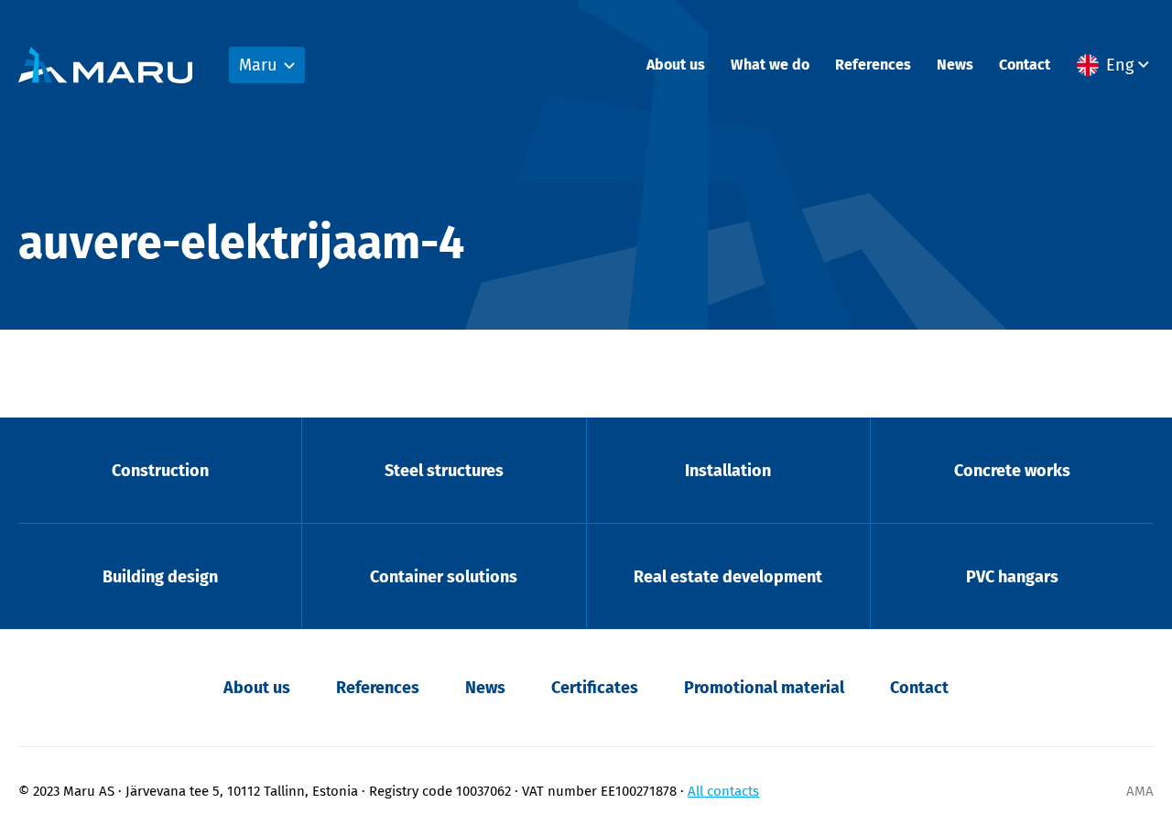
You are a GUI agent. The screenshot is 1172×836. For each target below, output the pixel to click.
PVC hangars (1012, 577)
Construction (160, 471)
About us (675, 64)
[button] (1115, 65)
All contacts (723, 791)
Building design (160, 577)
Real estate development (728, 577)
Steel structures (444, 471)
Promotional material (764, 688)
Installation (728, 471)
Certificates (594, 688)
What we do (770, 64)
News (955, 64)
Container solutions (443, 577)
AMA (1140, 791)
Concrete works (1012, 471)
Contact (1024, 64)
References (873, 64)
